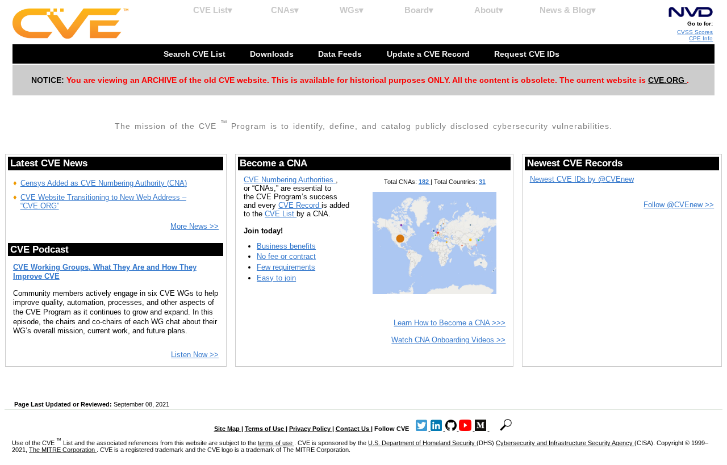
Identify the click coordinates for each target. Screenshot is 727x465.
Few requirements (286, 267)
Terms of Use (265, 428)
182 (425, 181)
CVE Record (299, 205)
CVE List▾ (212, 10)
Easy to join (276, 278)
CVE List (280, 214)
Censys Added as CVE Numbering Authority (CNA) (103, 183)
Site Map (227, 428)
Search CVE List (196, 53)
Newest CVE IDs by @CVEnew (582, 179)
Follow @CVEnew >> (679, 204)
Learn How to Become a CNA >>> (449, 323)
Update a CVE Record (429, 53)
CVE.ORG (667, 80)
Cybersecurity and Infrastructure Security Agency (565, 442)
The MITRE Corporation (63, 449)
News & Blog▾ (568, 10)
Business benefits (286, 246)
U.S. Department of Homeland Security (422, 442)
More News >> (194, 226)
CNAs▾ (285, 10)
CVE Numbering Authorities (290, 179)
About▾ (488, 10)
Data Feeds (341, 53)
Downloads (273, 53)
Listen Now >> (195, 354)
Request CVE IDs (528, 53)
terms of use (276, 442)
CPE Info (701, 38)
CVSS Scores (695, 32)
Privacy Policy (310, 428)
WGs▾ (352, 10)
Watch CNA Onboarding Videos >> (448, 340)
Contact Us (353, 428)
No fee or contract (286, 256)
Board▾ (418, 10)
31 (482, 181)
